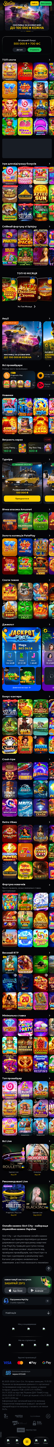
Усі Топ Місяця (25, 306)
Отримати (34, 50)
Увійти (34, 3)
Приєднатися (22, 498)
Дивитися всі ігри (20, 687)
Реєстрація (46, 3)
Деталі (20, 50)
